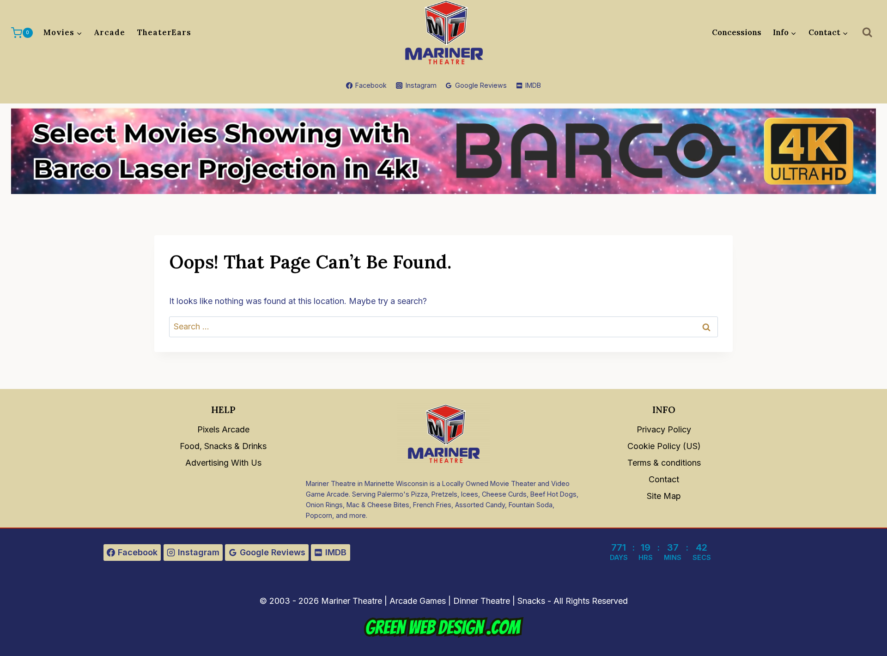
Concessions (736, 32)
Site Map (664, 496)
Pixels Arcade (223, 429)
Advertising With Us (223, 463)
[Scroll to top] (869, 629)
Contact (664, 479)
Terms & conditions (664, 463)
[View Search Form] (867, 33)
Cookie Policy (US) (664, 446)
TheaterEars (164, 32)
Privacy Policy (664, 429)
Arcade (109, 32)
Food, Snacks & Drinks (223, 446)
